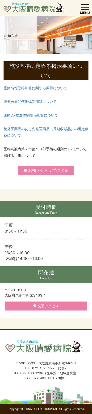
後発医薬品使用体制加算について (30, 101)
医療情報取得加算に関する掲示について (35, 88)
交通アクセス (48, 306)
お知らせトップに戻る (48, 170)
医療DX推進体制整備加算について (31, 115)
